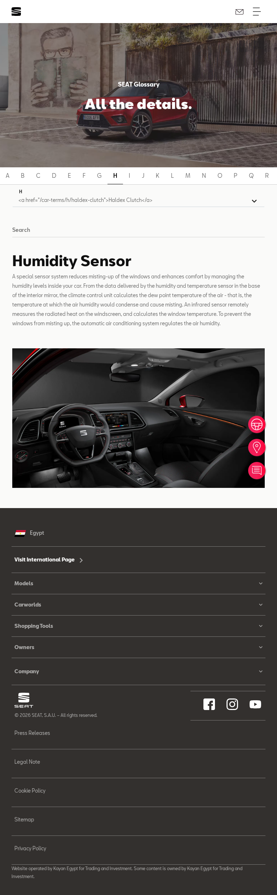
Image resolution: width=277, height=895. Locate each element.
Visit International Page (45, 559)
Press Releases (32, 733)
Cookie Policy (29, 791)
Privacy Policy (30, 848)
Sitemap (24, 819)
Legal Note (27, 762)
